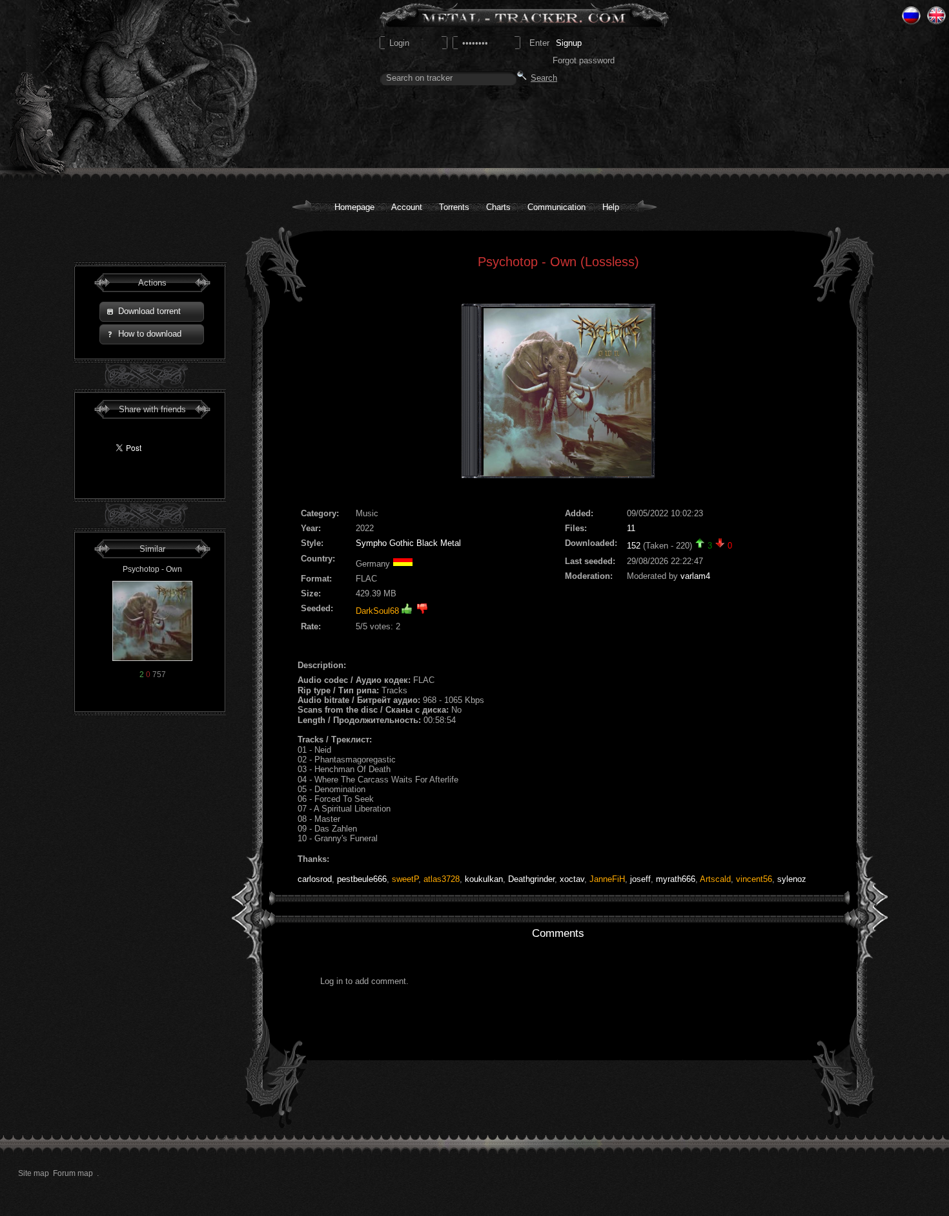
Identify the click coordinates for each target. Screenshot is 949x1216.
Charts (498, 207)
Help (610, 207)
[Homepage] (117, 84)
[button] (151, 312)
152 (633, 545)
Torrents (454, 207)
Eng (936, 15)
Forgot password (584, 60)
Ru (911, 15)
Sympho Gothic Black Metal (408, 543)
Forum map (73, 1173)
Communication (556, 207)
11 (631, 528)
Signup (569, 43)
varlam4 (695, 576)
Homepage (354, 207)
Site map (33, 1173)
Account (406, 207)
